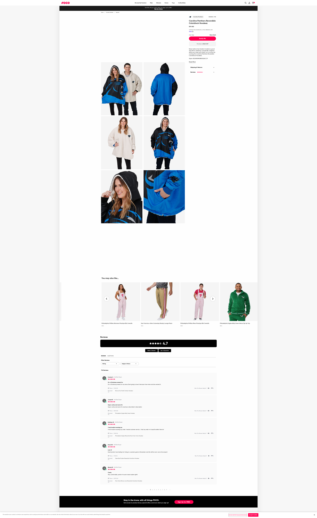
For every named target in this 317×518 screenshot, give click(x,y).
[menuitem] (140, 2)
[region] (158, 515)
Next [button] (213, 298)
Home (166, 3)
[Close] (314, 515)
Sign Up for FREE (184, 502)
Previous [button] (107, 298)
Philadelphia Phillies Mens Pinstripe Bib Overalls (194, 323)
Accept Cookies (253, 514)
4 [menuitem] (156, 490)
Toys (173, 3)
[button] (111, 388)
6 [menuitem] (160, 490)
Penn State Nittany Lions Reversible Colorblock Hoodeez (128, 481)
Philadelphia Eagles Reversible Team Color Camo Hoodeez (129, 435)
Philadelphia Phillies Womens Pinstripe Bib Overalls (117, 323)
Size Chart (213, 35)
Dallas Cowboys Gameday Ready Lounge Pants (76, 323)
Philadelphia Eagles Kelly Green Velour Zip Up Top (235, 323)
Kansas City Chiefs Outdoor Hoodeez (124, 390)
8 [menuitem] (164, 490)
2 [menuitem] (152, 490)
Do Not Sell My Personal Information (238, 514)
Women (158, 3)
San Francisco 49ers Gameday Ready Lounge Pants (156, 323)
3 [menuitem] (154, 490)
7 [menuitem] (162, 490)
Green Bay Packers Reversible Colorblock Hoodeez (127, 458)
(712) (215, 16)
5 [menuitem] (158, 490)
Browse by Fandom (140, 3)
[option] (158, 8)
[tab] (151, 350)
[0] (252, 3)
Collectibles (181, 3)
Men (151, 3)
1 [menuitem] (150, 490)
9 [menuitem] (166, 490)
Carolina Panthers (198, 16)
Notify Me (202, 38)
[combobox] (110, 363)
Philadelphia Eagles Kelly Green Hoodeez (125, 413)
